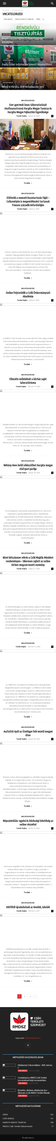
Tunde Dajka (21, 116)
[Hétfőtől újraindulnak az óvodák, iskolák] (28, 929)
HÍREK (38, 19)
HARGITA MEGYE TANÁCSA (24, 19)
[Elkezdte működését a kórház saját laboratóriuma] (28, 405)
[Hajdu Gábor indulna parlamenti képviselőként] (28, 63)
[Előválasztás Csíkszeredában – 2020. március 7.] (9, 1068)
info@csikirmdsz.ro (33, 1038)
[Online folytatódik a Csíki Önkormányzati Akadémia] (28, 318)
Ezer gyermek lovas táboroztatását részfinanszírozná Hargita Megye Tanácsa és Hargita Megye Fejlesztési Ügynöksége (28, 108)
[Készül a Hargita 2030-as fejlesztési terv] (28, 85)
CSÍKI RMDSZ (8, 19)
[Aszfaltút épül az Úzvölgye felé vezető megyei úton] (28, 757)
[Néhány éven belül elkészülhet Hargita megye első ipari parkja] (28, 491)
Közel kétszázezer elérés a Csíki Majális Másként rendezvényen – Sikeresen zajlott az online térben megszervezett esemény (28, 561)
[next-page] (35, 996)
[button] (4, 3)
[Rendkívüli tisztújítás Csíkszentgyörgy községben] (28, 40)
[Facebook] (28, 1045)
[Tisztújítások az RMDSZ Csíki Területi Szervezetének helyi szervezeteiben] (9, 1081)
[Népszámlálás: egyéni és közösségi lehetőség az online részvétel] (28, 846)
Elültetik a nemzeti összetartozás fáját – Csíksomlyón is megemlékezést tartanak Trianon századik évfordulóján (28, 201)
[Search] (52, 3)
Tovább (27, 183)
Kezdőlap (6, 10)
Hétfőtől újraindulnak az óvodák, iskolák (28, 907)
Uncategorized (8, 34)
